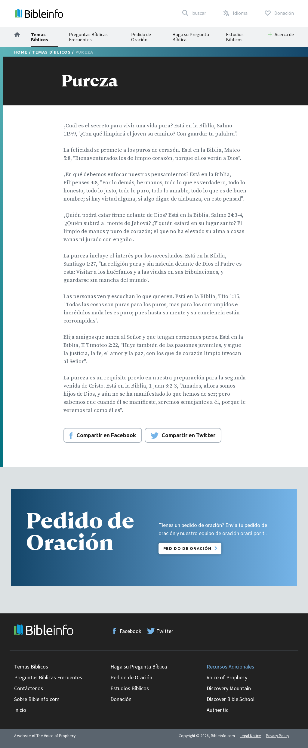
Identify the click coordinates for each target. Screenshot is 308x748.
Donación (120, 699)
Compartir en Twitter (188, 435)
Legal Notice (250, 735)
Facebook (130, 631)
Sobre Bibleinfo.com (37, 699)
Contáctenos (28, 688)
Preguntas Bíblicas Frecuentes (88, 36)
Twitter (164, 631)
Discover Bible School (230, 699)
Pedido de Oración (141, 36)
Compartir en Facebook (106, 435)
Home (21, 52)
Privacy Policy (277, 735)
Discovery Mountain (229, 688)
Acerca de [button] (284, 34)
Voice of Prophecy (227, 677)
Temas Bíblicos (39, 36)
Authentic (217, 709)
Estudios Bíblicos (235, 36)
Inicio (20, 709)
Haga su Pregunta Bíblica (190, 36)
